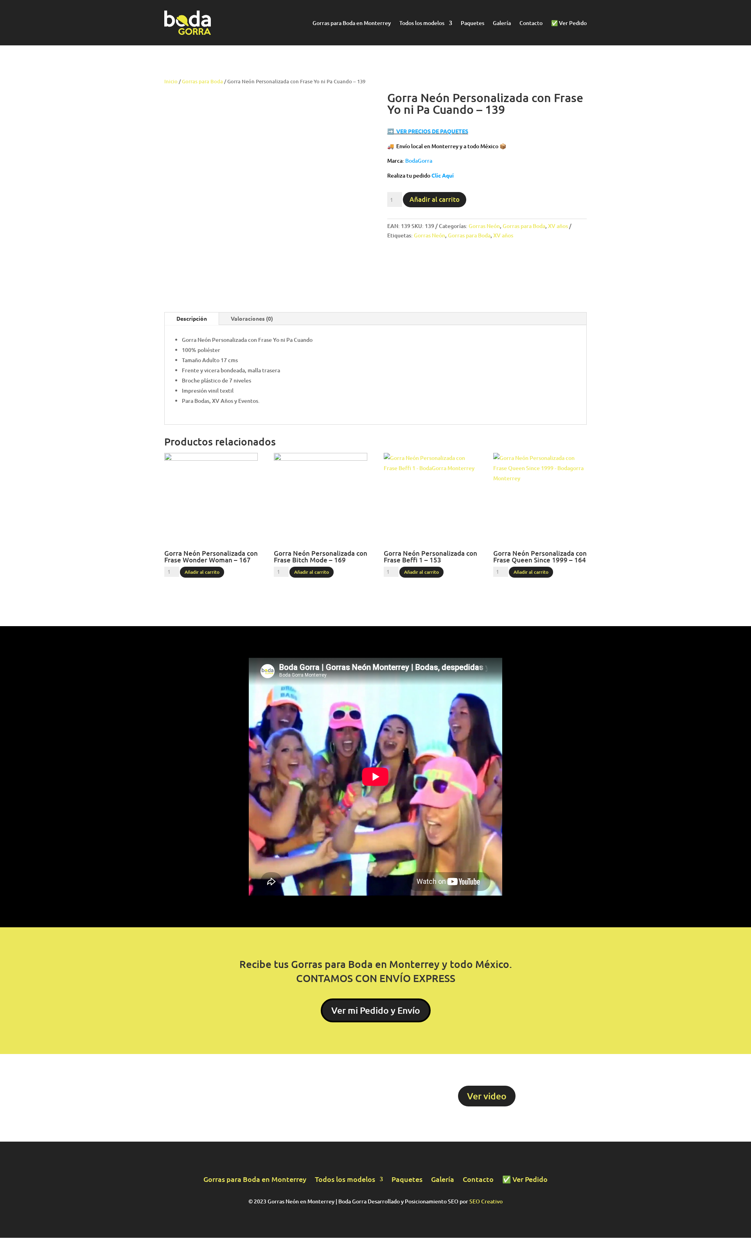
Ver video (487, 1095)
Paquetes (472, 23)
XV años (558, 226)
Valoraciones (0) (252, 318)
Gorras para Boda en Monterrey (352, 23)
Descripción (191, 318)
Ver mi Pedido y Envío (375, 1010)
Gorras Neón (484, 226)
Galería (502, 23)
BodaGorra (418, 160)
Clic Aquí (442, 175)
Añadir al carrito (435, 199)
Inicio (171, 81)
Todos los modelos (421, 23)
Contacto (531, 23)
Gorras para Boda (202, 81)
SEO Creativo (486, 1201)
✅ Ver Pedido (569, 23)
